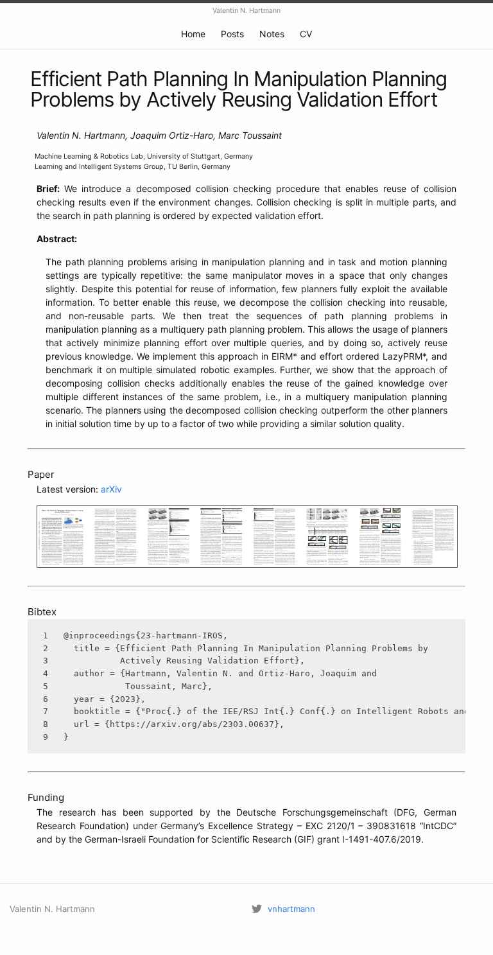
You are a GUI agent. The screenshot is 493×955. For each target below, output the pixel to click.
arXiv (111, 489)
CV (306, 33)
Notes (271, 33)
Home (193, 33)
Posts (232, 33)
